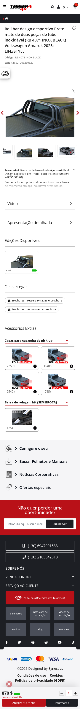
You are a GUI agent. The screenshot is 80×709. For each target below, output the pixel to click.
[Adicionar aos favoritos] (74, 28)
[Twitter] (19, 642)
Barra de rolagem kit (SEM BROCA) (31, 402)
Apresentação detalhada (29, 222)
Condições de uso (31, 675)
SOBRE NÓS (15, 568)
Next (78, 113)
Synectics (56, 668)
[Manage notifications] (9, 684)
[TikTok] (73, 642)
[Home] (6, 18)
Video (12, 203)
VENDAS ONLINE (19, 577)
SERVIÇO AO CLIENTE (22, 586)
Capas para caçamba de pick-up (28, 341)
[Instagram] (46, 642)
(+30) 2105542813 (43, 557)
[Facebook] (7, 642)
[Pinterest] (32, 642)
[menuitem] (53, 7)
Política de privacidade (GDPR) (40, 680)
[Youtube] (59, 642)
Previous (2, 113)
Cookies (56, 675)
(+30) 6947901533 (43, 545)
